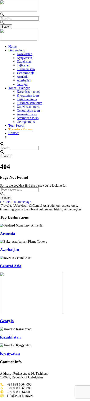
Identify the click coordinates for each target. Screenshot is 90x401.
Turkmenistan (26, 69)
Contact (13, 133)
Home (12, 46)
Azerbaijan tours (28, 118)
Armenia (22, 76)
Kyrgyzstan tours (28, 95)
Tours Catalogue (19, 88)
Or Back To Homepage (15, 202)
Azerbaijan (24, 80)
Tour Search (16, 125)
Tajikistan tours (27, 99)
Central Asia (10, 266)
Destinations (16, 50)
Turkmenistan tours (29, 103)
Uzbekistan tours (28, 106)
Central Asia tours (28, 110)
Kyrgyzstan (24, 58)
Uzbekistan (24, 61)
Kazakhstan (24, 54)
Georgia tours (26, 121)
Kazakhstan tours (28, 91)
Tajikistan (23, 65)
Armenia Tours (27, 114)
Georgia (22, 84)
